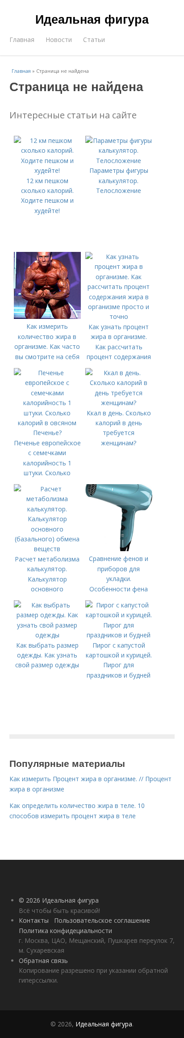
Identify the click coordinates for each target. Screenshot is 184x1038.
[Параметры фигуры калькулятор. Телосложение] (118, 160)
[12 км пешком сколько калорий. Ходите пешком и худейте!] (47, 170)
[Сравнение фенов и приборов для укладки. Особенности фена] (118, 548)
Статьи (94, 39)
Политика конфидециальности (65, 930)
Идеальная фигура (92, 18)
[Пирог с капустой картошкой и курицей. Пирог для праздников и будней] (118, 635)
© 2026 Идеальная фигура (59, 900)
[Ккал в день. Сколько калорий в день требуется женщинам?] (118, 402)
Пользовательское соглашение (102, 920)
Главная (21, 39)
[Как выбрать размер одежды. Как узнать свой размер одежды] (47, 635)
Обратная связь (43, 960)
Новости (59, 39)
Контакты (34, 920)
